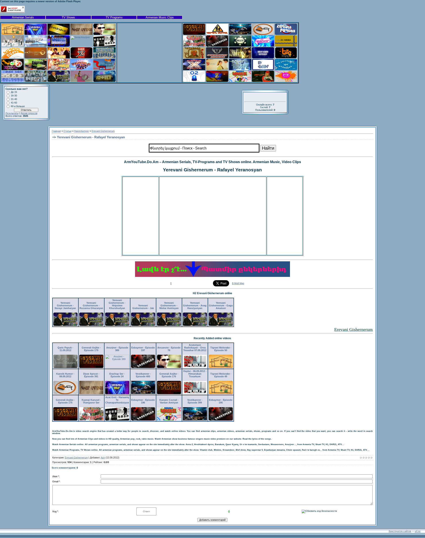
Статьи (67, 131)
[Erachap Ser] (36, 34)
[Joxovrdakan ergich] (36, 57)
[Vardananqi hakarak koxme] (59, 57)
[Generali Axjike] (194, 34)
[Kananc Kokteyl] (240, 81)
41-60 (14, 102)
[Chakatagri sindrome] (36, 45)
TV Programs (114, 17)
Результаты (12, 113)
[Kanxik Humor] (263, 34)
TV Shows (68, 17)
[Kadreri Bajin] (13, 57)
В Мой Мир (238, 283)
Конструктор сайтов (400, 531)
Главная (56, 131)
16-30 (14, 95)
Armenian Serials (23, 17)
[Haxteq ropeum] (286, 34)
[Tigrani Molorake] (13, 34)
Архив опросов (29, 113)
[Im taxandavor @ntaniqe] (263, 45)
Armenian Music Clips (160, 17)
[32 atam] (81, 57)
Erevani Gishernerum (103, 131)
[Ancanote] (104, 34)
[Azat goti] (104, 45)
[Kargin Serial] (217, 34)
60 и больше (18, 106)
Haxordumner (81, 131)
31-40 (14, 99)
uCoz (418, 531)
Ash (103, 457)
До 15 (14, 92)
